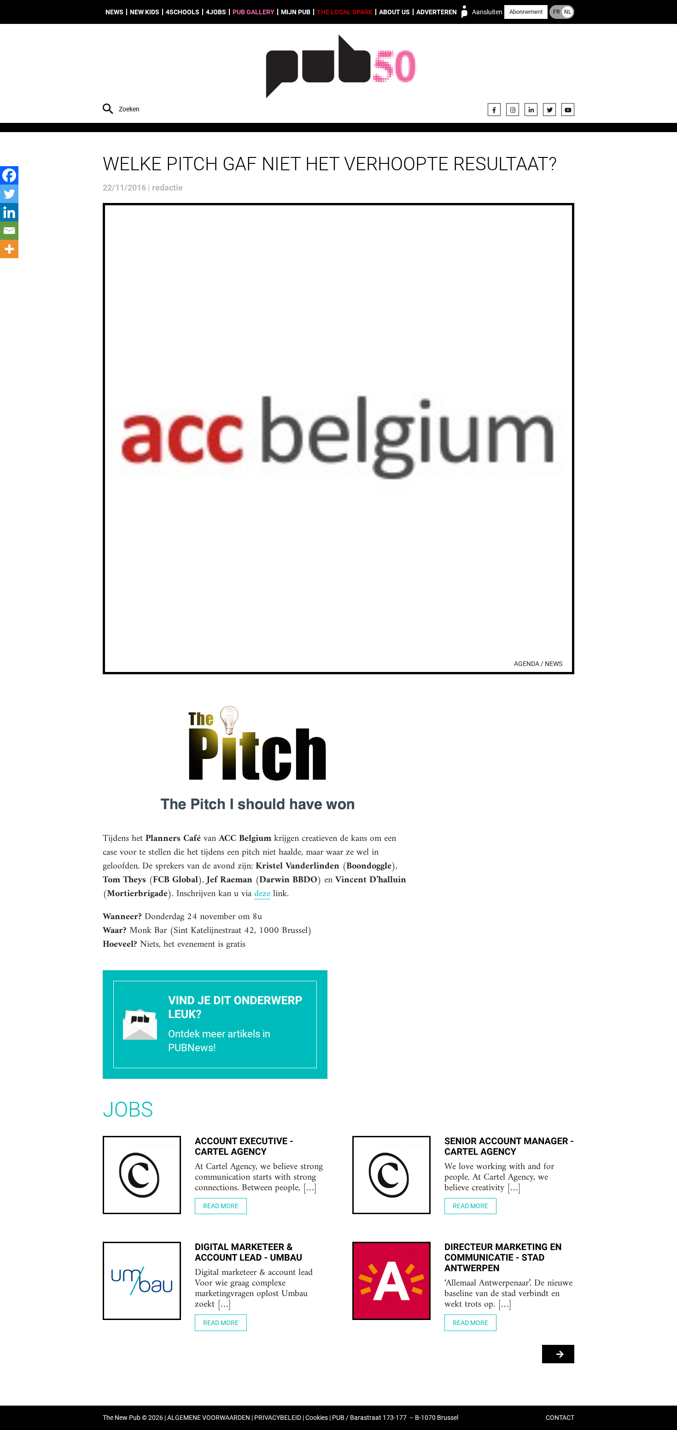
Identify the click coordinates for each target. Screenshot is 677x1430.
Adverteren (436, 12)
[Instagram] (512, 109)
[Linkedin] (9, 212)
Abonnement (526, 11)
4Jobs (216, 12)
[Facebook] (494, 109)
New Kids (144, 12)
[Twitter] (549, 109)
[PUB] (341, 74)
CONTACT (560, 1417)
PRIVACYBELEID (277, 1417)
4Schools (182, 12)
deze (262, 894)
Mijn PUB (295, 12)
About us (394, 12)
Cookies (316, 1417)
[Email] (9, 230)
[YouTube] (567, 109)
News (114, 12)
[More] (9, 249)
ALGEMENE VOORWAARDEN (208, 1417)
